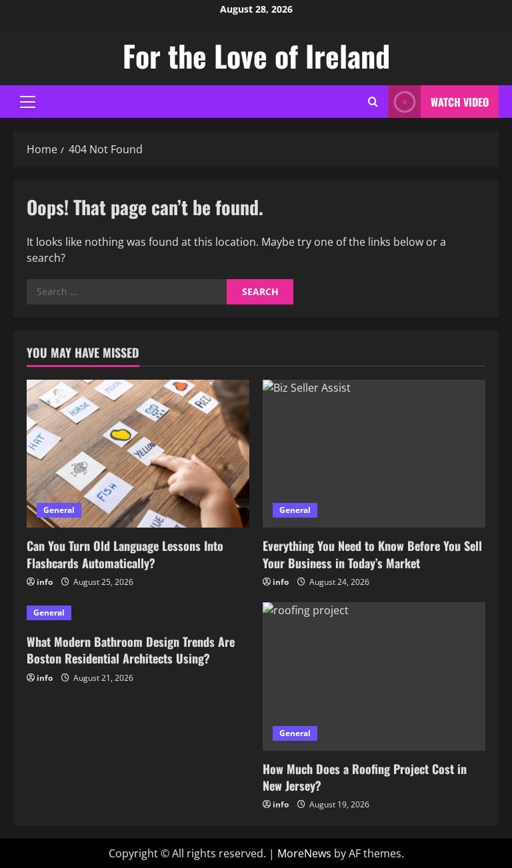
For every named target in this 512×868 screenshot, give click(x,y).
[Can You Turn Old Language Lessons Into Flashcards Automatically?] (138, 454)
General (59, 510)
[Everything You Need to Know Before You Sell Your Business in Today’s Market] (374, 454)
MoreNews (304, 853)
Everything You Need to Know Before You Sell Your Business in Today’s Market (372, 554)
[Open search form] (373, 102)
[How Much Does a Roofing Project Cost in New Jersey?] (374, 676)
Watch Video (460, 102)
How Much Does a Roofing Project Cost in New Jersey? (365, 777)
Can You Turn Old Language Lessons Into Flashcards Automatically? (125, 554)
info (45, 582)
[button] (27, 102)
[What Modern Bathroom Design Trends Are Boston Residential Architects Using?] (138, 613)
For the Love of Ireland (256, 55)
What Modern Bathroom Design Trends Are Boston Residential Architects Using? (131, 650)
